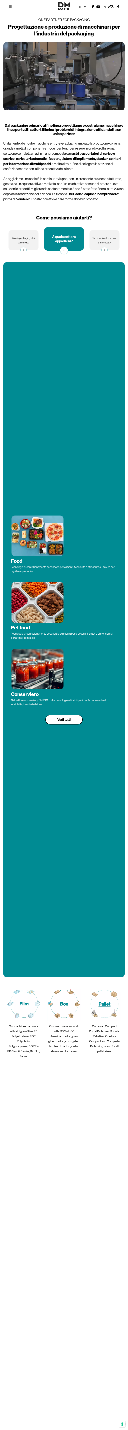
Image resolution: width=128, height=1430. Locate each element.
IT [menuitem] (80, 6)
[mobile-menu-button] (10, 7)
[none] (82, 6)
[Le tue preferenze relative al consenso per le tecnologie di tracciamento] (122, 1424)
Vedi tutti (64, 720)
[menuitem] (82, 6)
